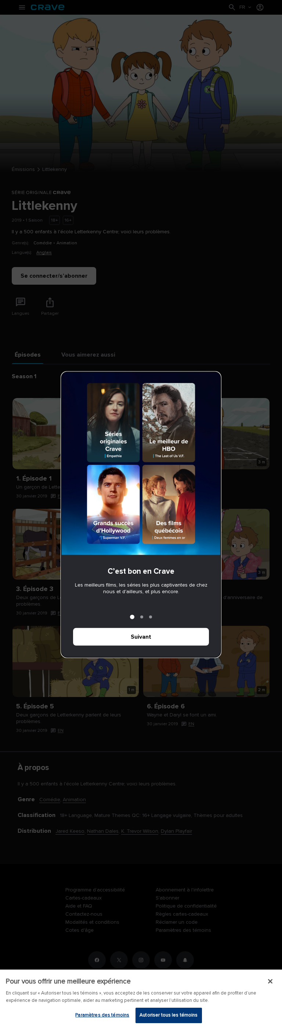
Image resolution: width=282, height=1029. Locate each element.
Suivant (141, 637)
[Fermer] (270, 981)
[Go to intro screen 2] (141, 617)
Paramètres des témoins (102, 1015)
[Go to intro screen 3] (150, 617)
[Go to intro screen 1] (132, 617)
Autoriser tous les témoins (169, 1015)
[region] (141, 999)
